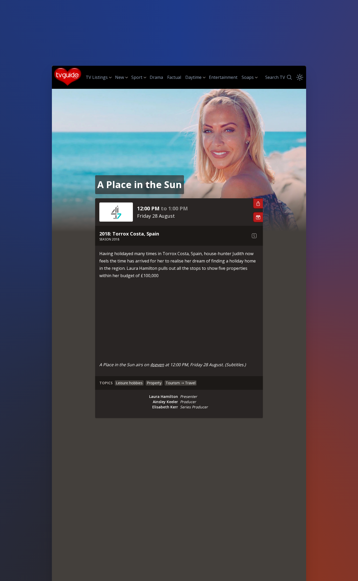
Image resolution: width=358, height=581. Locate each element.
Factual (174, 77)
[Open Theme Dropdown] (300, 77)
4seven (157, 365)
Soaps (248, 77)
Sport (136, 77)
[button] (258, 203)
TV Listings (97, 77)
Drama (156, 77)
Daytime (193, 77)
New (119, 77)
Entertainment (223, 77)
